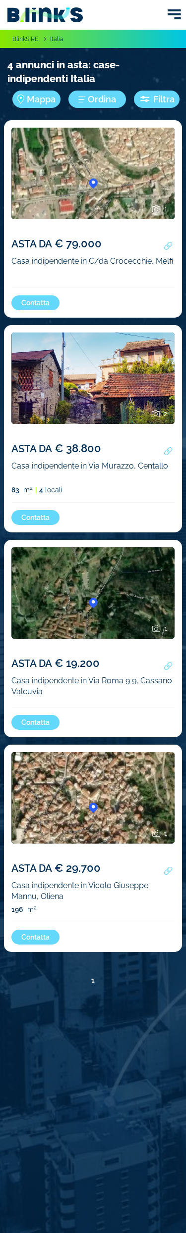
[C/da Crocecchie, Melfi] (93, 189)
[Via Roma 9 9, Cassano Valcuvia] (93, 608)
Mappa (41, 99)
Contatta (35, 303)
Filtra (164, 99)
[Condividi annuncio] (168, 246)
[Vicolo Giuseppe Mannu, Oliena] (93, 813)
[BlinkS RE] (45, 14)
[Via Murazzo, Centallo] (93, 393)
